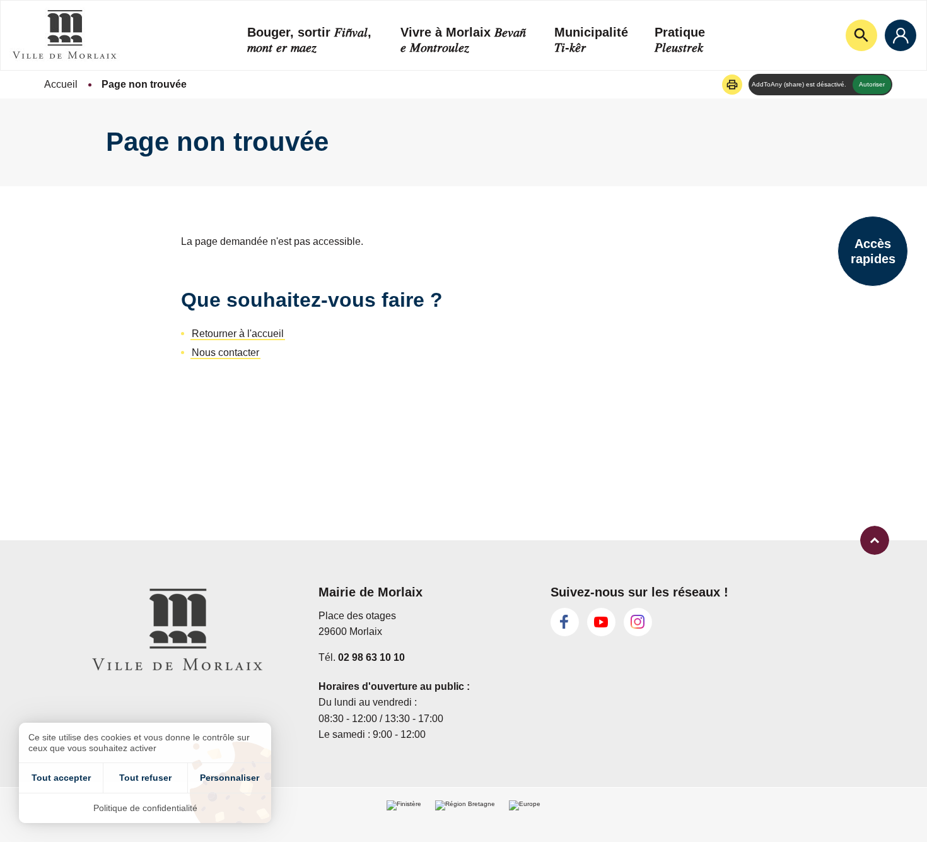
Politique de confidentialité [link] (145, 808)
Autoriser (872, 84)
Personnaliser (229, 778)
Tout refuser (145, 778)
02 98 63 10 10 (371, 657)
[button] (732, 84)
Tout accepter (61, 778)
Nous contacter (225, 352)
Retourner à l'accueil (238, 333)
